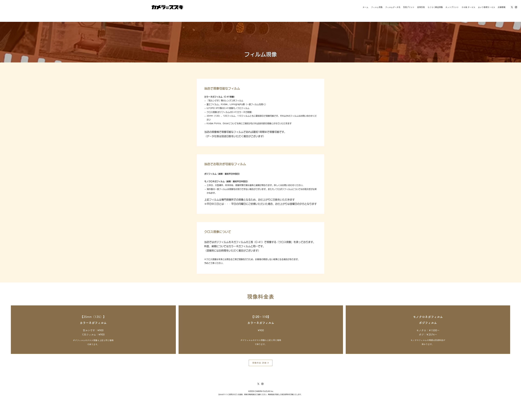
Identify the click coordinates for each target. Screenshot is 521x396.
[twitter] (512, 7)
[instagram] (516, 7)
